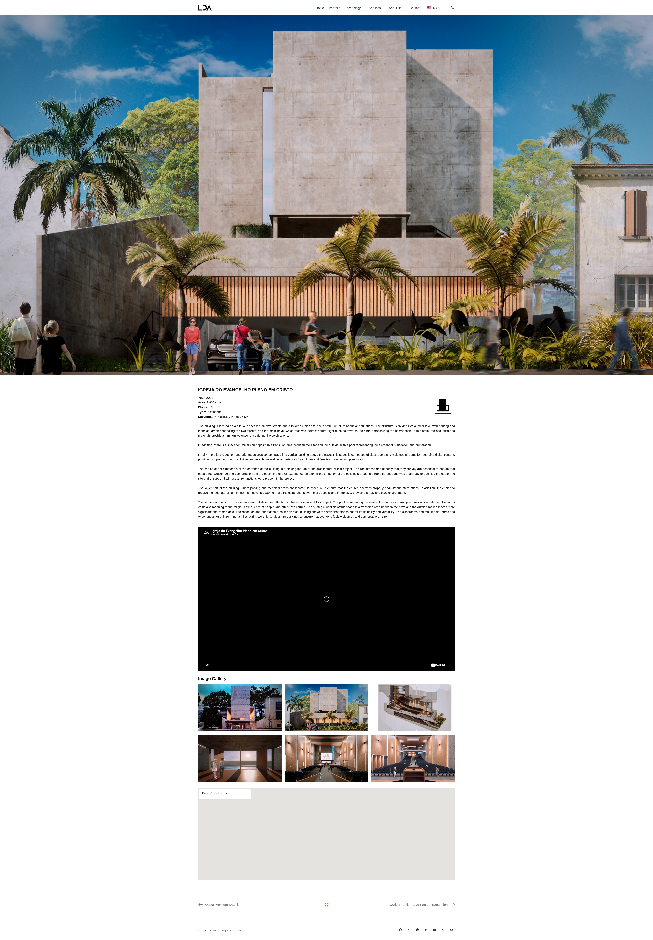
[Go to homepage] (205, 7)
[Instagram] (409, 929)
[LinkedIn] (426, 929)
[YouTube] (434, 929)
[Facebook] (400, 929)
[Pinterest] (417, 929)
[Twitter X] (443, 929)
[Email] (451, 929)
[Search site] (453, 8)
